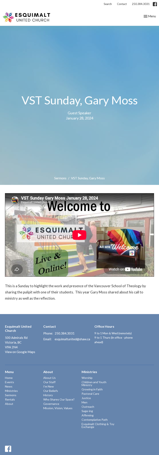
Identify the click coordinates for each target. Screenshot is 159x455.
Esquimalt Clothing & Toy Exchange (98, 425)
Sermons (60, 178)
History (48, 395)
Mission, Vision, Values (57, 408)
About (9, 403)
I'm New (48, 386)
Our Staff (49, 382)
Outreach (88, 406)
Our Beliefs (50, 390)
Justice (86, 398)
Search (108, 4)
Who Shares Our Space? (59, 399)
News (8, 386)
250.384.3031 (141, 4)
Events (9, 382)
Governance (51, 403)
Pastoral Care (90, 393)
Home (9, 377)
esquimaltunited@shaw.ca (72, 339)
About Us (49, 377)
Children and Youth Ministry (94, 383)
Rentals (10, 399)
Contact (122, 4)
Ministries (11, 390)
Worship (87, 377)
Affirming (88, 415)
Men (84, 402)
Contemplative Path (95, 419)
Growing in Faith (92, 389)
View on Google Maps (20, 352)
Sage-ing (87, 411)
